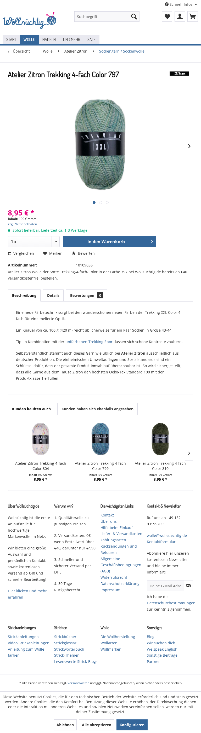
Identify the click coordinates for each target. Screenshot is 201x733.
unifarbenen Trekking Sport (89, 341)
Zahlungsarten (113, 539)
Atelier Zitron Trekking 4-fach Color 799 (100, 466)
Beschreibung (24, 295)
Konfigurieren (132, 724)
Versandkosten (78, 683)
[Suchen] (134, 16)
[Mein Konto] (180, 16)
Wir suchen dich (161, 642)
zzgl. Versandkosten (22, 224)
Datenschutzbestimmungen (171, 602)
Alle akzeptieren (96, 724)
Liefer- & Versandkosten (121, 533)
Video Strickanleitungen (28, 642)
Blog (150, 636)
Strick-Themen (67, 655)
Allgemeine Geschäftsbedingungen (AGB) (120, 565)
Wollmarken (110, 649)
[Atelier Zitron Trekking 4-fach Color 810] (160, 440)
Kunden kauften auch (31, 408)
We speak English (162, 649)
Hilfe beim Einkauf (116, 527)
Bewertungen (85, 295)
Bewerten (86, 253)
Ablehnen (65, 724)
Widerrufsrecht (113, 577)
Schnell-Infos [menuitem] (181, 4)
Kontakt (107, 515)
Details (53, 295)
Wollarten (109, 642)
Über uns (108, 521)
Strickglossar (65, 642)
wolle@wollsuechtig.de (167, 535)
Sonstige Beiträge (162, 655)
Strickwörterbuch (69, 649)
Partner (153, 661)
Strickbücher (65, 636)
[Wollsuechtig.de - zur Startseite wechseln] (30, 21)
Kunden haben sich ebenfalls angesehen (97, 408)
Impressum (110, 589)
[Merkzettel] (167, 16)
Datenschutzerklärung (119, 583)
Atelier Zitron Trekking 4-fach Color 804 (40, 466)
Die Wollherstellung (117, 636)
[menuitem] (107, 16)
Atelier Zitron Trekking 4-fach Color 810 (160, 466)
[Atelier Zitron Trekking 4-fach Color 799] (101, 440)
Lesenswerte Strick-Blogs (76, 661)
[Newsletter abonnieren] (188, 586)
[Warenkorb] (192, 16)
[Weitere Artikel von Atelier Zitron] (179, 79)
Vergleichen (23, 253)
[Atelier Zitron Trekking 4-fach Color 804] (41, 440)
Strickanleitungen (23, 636)
